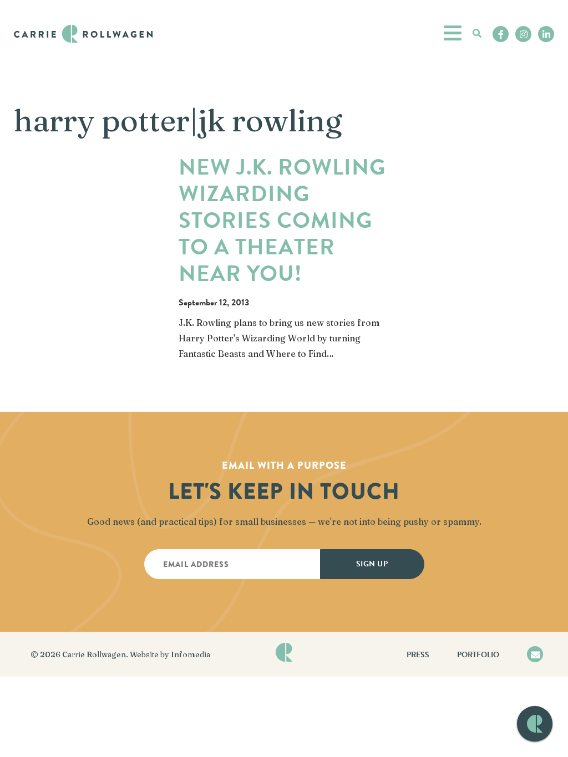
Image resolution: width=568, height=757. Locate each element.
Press (418, 655)
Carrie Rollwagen (94, 654)
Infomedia (190, 654)
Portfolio (478, 655)
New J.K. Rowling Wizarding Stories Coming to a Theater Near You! (282, 220)
